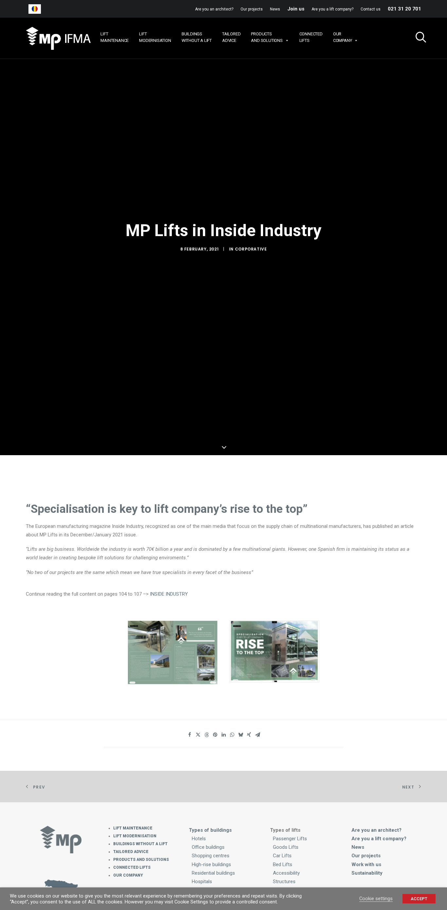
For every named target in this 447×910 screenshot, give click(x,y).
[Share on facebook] (189, 735)
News (275, 9)
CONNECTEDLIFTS (311, 37)
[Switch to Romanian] (34, 9)
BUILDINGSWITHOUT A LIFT (197, 37)
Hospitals (202, 881)
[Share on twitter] (198, 735)
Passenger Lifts (290, 839)
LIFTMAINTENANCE (114, 37)
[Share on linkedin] (223, 735)
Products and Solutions (141, 859)
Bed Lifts (282, 864)
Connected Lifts (132, 867)
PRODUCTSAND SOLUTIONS (266, 37)
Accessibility (286, 873)
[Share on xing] (249, 735)
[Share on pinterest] (215, 735)
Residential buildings (213, 873)
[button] (418, 38)
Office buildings (208, 847)
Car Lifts (282, 856)
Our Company (128, 875)
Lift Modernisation (134, 836)
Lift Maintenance (132, 828)
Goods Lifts (285, 847)
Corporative (251, 249)
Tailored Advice (131, 851)
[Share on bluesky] (240, 735)
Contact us (371, 9)
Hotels (199, 839)
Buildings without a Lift (140, 844)
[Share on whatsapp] (232, 735)
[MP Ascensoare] (58, 38)
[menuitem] (215, 9)
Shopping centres (210, 856)
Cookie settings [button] (376, 898)
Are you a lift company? (332, 9)
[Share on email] (257, 735)
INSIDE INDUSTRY (169, 594)
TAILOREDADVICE (231, 37)
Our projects (252, 9)
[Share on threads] (206, 735)
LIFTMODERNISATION (155, 37)
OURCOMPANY (342, 37)
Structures (284, 881)
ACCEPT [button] (419, 898)
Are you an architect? (214, 9)
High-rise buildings (211, 864)
